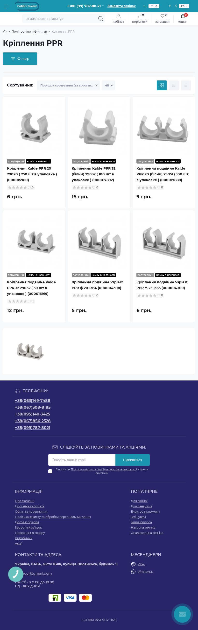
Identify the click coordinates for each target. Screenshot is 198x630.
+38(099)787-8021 (32, 427)
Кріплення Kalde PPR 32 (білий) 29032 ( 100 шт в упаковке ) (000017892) (93, 174)
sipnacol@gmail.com (33, 573)
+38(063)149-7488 (32, 400)
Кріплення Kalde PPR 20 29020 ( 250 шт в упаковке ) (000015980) (32, 174)
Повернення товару (30, 533)
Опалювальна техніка (147, 533)
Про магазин (24, 501)
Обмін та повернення (31, 511)
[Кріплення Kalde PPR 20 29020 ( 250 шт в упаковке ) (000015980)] (34, 127)
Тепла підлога (141, 522)
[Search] (100, 18)
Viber (141, 564)
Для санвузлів (141, 506)
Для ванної (139, 501)
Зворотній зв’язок (28, 527)
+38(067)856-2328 (33, 421)
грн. (184, 6)
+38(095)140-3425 (32, 414)
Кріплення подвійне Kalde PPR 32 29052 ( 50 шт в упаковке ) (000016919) (31, 288)
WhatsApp (145, 571)
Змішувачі (138, 517)
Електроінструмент (145, 511)
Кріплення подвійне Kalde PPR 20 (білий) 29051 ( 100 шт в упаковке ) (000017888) (162, 174)
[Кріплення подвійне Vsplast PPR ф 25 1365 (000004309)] (163, 241)
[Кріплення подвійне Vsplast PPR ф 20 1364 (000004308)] (99, 241)
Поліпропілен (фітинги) (29, 31)
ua (155, 6)
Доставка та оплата (29, 506)
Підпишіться (132, 460)
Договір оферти (27, 522)
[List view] (174, 85)
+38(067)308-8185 (33, 407)
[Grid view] (162, 85)
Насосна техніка (143, 527)
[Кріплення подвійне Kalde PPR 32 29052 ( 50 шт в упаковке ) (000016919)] (34, 241)
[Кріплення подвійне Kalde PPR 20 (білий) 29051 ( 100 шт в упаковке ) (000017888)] (163, 127)
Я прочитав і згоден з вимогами (102, 471)
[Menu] (6, 6)
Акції (18, 543)
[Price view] (186, 85)
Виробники (23, 538)
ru (145, 6)
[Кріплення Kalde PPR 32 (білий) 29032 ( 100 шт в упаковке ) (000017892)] (99, 127)
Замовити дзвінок (121, 6)
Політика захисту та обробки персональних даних (103, 469)
